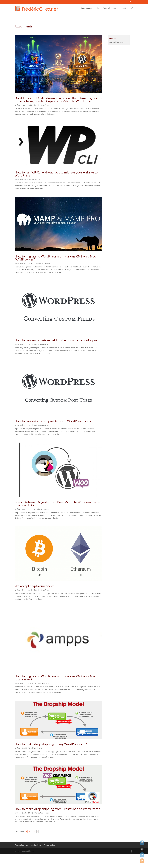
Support (123, 8)
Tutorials (106, 8)
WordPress (45, 105)
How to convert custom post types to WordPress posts (53, 421)
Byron (19, 179)
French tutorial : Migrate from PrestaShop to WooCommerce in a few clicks (57, 503)
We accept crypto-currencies (34, 586)
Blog (98, 8)
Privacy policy (49, 845)
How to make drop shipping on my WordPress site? (51, 744)
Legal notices (36, 845)
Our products (86, 8)
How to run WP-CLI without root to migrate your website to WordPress (56, 173)
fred (18, 105)
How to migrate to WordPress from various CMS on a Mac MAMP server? (55, 257)
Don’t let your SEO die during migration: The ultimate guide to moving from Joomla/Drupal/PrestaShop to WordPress (58, 99)
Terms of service (21, 845)
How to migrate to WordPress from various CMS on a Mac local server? (55, 677)
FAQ (115, 8)
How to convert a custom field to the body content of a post (56, 340)
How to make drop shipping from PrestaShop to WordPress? (57, 809)
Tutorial (37, 105)
